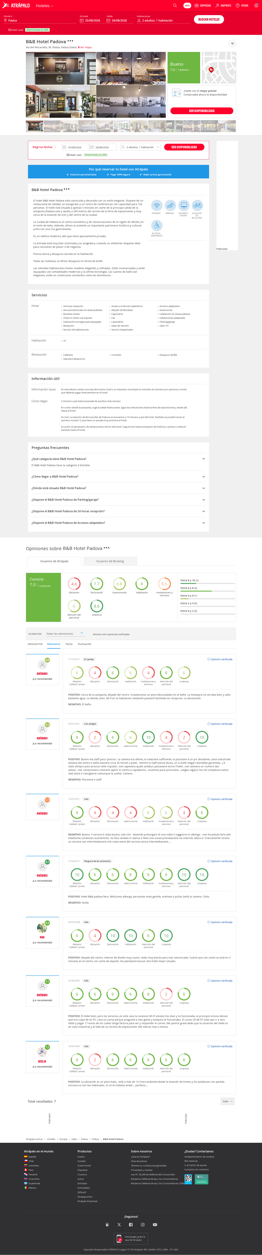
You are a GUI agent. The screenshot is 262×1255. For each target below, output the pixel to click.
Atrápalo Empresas (87, 1201)
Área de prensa (139, 1161)
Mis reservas (191, 1161)
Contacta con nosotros (196, 1169)
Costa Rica (34, 1178)
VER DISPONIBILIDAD (202, 110)
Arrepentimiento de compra (199, 1156)
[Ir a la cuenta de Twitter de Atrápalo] (119, 1225)
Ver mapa (85, 47)
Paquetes (83, 1170)
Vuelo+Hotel (84, 1165)
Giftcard (82, 1192)
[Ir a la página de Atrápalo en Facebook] (131, 1225)
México (32, 1187)
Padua (84, 1139)
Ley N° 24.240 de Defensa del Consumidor (153, 1174)
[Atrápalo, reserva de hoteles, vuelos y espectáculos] (16, 5)
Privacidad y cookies (141, 1170)
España (32, 1156)
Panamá (33, 1174)
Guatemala (34, 1183)
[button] (232, 44)
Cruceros (82, 1174)
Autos (81, 1178)
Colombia (34, 1165)
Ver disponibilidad (184, 147)
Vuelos (81, 1156)
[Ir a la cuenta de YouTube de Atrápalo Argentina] (155, 1225)
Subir (226, 1101)
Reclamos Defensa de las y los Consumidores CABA (157, 1183)
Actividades (84, 1187)
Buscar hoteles (209, 19)
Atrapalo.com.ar (34, 1139)
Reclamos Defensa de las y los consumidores (154, 1178)
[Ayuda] (241, 5)
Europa (63, 1139)
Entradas (82, 1183)
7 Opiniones (183, 69)
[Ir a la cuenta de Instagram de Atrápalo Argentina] (143, 1225)
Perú (31, 1170)
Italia (74, 1139)
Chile (31, 1161)
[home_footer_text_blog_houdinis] (107, 1225)
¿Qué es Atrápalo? (140, 1156)
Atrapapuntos (85, 1196)
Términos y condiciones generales (148, 1165)
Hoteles (51, 1139)
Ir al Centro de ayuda (195, 1165)
